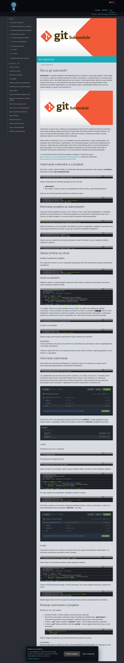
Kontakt (104, 10)
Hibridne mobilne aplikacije (17, 131)
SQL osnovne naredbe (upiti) (17, 104)
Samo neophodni (89, 654)
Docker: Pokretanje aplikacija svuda (19, 94)
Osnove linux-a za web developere (19, 108)
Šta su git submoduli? (16, 22)
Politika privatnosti (33, 658)
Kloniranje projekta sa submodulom (20, 30)
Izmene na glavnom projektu (19, 37)
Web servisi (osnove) (15, 119)
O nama (97, 10)
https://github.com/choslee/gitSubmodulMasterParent (60, 157)
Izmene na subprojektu (18, 41)
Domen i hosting (14, 67)
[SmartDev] (13, 6)
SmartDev (94, 14)
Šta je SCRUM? (13, 115)
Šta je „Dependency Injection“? (18, 111)
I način (13, 49)
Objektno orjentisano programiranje (19, 82)
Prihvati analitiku (72, 654)
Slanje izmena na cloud (17, 34)
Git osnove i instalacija (15, 75)
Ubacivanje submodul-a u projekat (20, 26)
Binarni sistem (13, 90)
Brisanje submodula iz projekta (19, 58)
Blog (110, 10)
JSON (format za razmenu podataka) (20, 86)
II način (13, 53)
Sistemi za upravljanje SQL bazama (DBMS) (19, 99)
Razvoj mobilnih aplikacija (16, 127)
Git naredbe (12, 79)
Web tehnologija (103, 14)
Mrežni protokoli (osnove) (16, 123)
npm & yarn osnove (15, 71)
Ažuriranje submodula (16, 46)
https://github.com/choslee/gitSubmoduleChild (58, 159)
